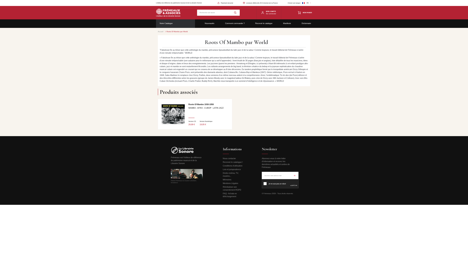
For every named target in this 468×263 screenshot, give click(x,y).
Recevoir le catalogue (263, 23)
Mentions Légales (230, 183)
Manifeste (287, 23)
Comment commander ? (235, 23)
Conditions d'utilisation (232, 166)
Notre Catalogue (166, 23)
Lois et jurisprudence (232, 169)
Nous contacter (229, 158)
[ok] (294, 175)
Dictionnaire (306, 23)
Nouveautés (209, 23)
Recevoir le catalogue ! (233, 162)
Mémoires (227, 180)
